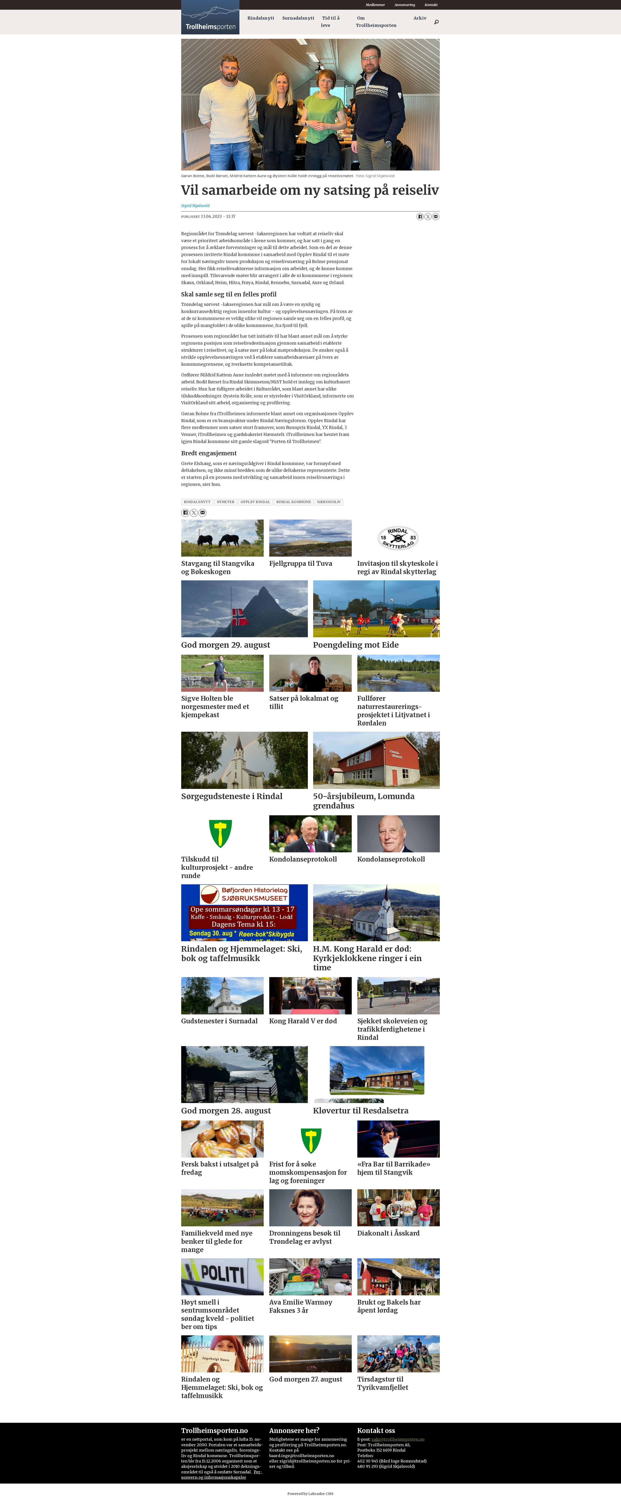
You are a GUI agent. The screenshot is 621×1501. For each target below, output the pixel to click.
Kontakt (431, 5)
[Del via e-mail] (435, 216)
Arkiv (420, 18)
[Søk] (436, 22)
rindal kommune (293, 502)
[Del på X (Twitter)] (428, 216)
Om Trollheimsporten (376, 22)
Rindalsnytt (260, 18)
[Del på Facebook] (420, 216)
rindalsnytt (197, 502)
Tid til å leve (330, 22)
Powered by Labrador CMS (310, 1494)
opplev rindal (255, 502)
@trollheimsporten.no (402, 1439)
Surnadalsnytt (298, 18)
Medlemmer (375, 5)
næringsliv (329, 502)
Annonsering (405, 5)
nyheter (226, 502)
